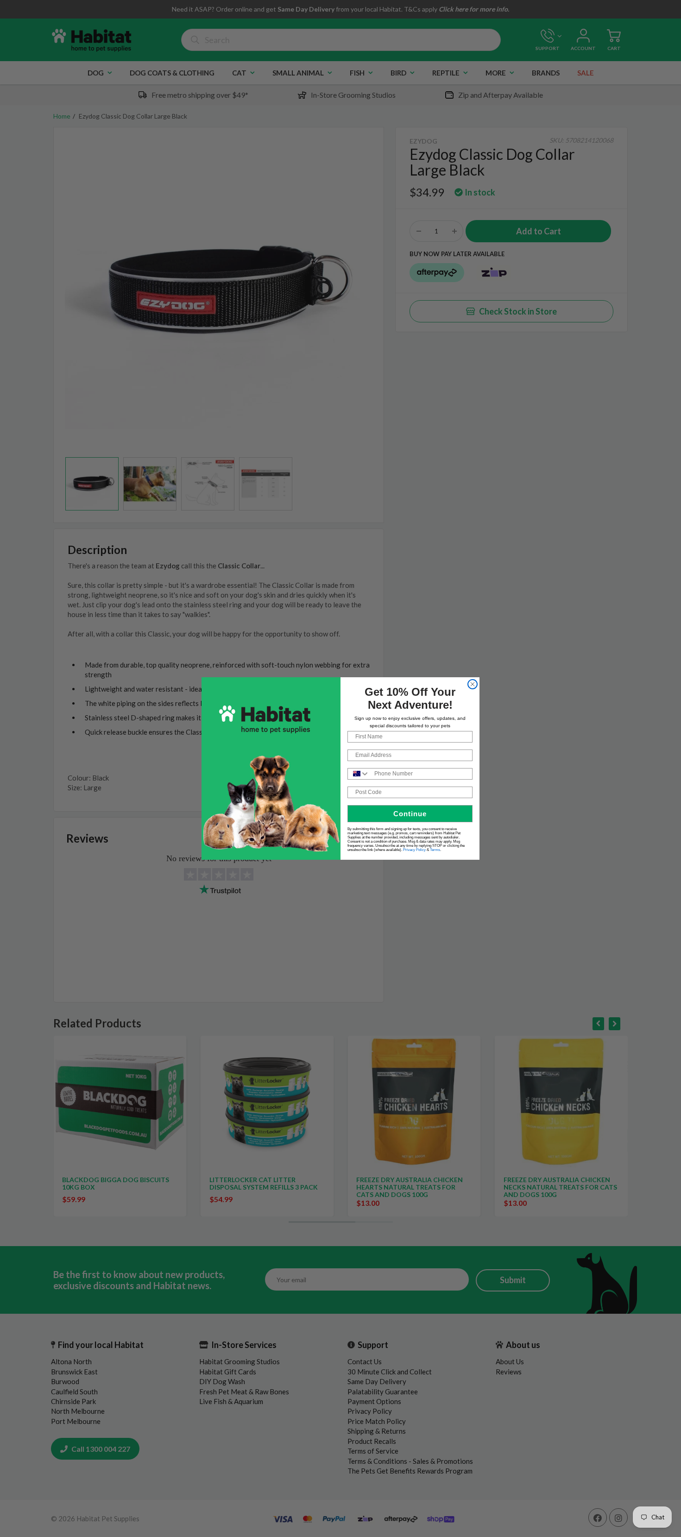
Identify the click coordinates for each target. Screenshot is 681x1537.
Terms (435, 850)
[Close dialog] (472, 684)
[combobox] (359, 773)
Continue (410, 814)
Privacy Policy (414, 850)
